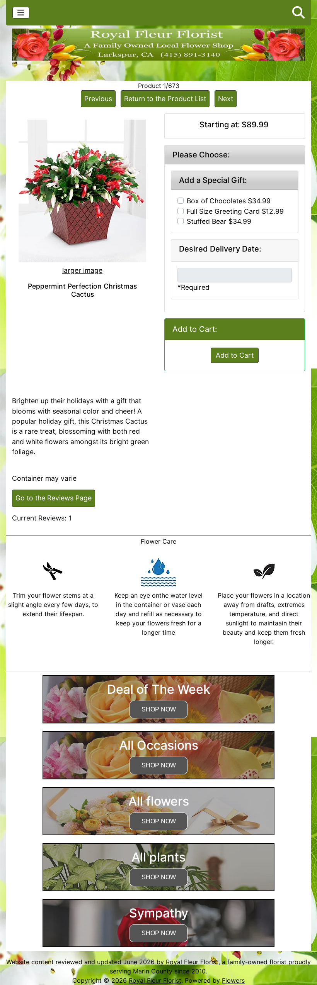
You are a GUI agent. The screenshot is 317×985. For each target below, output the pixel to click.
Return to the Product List (165, 99)
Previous (98, 99)
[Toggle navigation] (20, 13)
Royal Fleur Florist (155, 980)
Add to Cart (235, 355)
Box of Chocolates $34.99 (229, 201)
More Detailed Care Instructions (158, 666)
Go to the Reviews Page (53, 498)
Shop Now (158, 709)
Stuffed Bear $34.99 (219, 221)
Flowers (233, 980)
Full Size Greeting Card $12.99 (235, 211)
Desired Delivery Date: (220, 248)
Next (225, 99)
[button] (298, 12)
